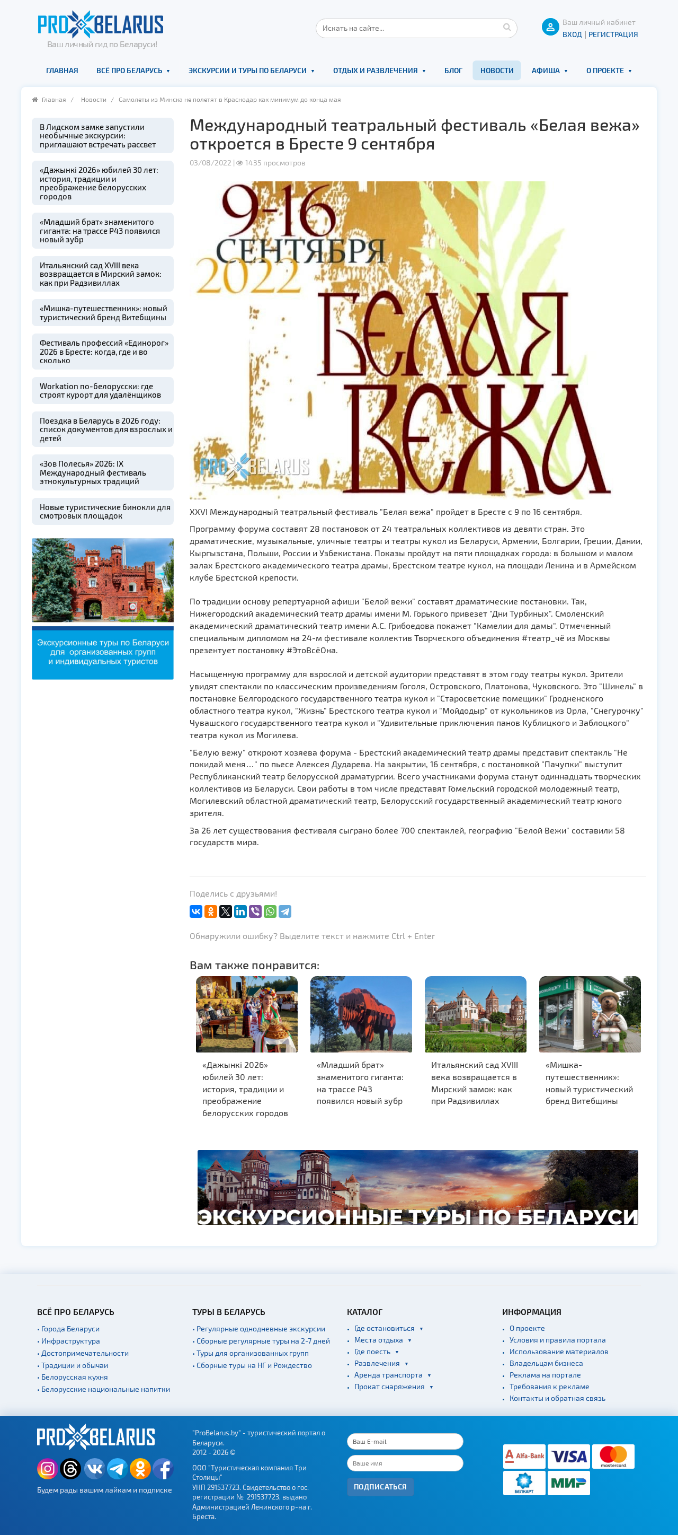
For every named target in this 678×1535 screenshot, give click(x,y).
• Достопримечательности (83, 1352)
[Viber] (255, 911)
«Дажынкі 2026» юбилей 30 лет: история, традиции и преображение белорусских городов (99, 183)
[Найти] (507, 26)
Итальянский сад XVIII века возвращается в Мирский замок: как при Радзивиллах (101, 273)
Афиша (546, 70)
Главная (62, 70)
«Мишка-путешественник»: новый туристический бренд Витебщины (103, 312)
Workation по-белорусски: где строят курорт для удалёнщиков (100, 390)
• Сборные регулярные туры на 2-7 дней (261, 1340)
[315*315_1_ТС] (103, 607)
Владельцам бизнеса (546, 1362)
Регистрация (613, 34)
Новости (497, 70)
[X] (225, 911)
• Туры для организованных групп (250, 1352)
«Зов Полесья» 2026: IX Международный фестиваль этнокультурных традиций (93, 472)
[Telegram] (285, 911)
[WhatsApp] (270, 911)
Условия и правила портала (558, 1339)
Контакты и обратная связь (557, 1397)
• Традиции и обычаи (72, 1365)
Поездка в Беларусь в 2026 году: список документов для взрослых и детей (106, 429)
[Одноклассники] (210, 911)
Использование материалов (559, 1351)
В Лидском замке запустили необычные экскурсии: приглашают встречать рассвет (98, 135)
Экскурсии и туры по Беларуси (248, 70)
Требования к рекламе (550, 1386)
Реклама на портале (545, 1374)
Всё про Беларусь (129, 70)
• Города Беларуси (68, 1328)
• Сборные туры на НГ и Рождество (252, 1365)
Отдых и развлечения (375, 70)
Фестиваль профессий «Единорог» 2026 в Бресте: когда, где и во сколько (104, 351)
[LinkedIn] (240, 911)
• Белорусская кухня (72, 1376)
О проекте (605, 70)
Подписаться (380, 1486)
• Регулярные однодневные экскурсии (258, 1328)
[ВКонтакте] (196, 911)
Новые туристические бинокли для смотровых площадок (105, 511)
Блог (453, 70)
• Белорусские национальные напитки (103, 1388)
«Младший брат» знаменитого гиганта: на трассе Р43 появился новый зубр (100, 230)
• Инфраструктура (68, 1340)
